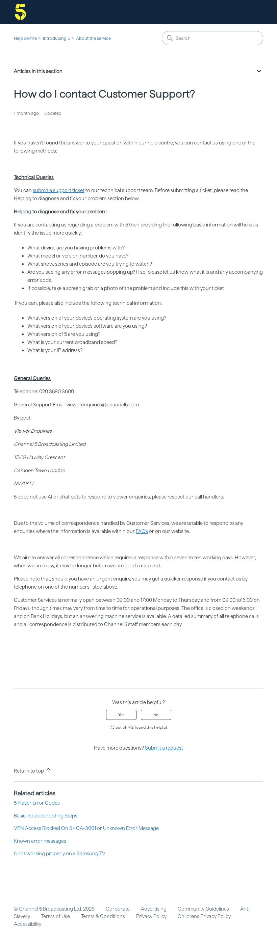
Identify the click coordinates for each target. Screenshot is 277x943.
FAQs (142, 531)
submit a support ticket (58, 190)
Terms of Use (55, 916)
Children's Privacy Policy (204, 916)
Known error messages (40, 841)
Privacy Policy (151, 916)
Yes (121, 714)
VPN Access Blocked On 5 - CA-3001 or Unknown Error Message (86, 828)
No (155, 714)
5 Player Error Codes (37, 803)
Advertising (154, 909)
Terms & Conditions (103, 916)
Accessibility (27, 924)
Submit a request (164, 748)
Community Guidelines (203, 909)
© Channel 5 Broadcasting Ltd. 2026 (54, 909)
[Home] (20, 12)
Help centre (25, 38)
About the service (93, 38)
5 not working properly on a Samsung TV (59, 854)
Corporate (118, 909)
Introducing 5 (56, 38)
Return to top (29, 771)
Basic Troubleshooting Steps (45, 816)
